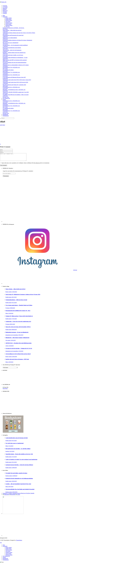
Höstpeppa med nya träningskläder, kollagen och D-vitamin (16, 65)
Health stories (8, 19)
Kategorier (5, 16)
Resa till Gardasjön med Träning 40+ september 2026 (14, 84)
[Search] (0, 118)
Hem (4, 15)
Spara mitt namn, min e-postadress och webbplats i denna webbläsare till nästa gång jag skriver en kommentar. (25, 163)
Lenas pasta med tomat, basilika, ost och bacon (13, 55)
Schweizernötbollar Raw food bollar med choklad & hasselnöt (20, 489)
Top (1, 542)
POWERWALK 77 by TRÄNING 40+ (11, 72)
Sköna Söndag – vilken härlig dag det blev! (12, 30)
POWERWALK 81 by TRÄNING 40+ (11, 87)
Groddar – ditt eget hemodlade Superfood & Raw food (18, 483)
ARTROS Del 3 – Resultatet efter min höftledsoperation (18, 343)
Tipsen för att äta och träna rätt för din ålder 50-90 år (18, 326)
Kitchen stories (9, 20)
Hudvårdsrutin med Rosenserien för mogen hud (13, 35)
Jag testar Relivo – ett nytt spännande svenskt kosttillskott (15, 45)
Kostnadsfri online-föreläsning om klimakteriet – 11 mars (15, 57)
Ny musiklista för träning (8, 69)
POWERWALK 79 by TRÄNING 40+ (11, 67)
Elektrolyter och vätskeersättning (10, 37)
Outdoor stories (9, 22)
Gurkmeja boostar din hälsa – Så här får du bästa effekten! (19, 464)
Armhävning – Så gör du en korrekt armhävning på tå (18, 321)
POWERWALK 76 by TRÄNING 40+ (11, 74)
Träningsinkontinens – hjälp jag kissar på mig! (16, 299)
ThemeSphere (19, 540)
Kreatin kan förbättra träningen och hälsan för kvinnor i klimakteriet (17, 40)
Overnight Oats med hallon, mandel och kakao (16, 473)
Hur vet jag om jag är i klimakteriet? (10, 42)
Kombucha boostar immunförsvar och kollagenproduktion (19, 478)
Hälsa (7, 313)
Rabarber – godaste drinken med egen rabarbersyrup (14, 52)
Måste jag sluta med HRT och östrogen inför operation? (15, 60)
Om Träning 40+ (6, 98)
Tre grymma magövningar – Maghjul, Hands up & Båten (19, 305)
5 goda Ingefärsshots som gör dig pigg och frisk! (17, 437)
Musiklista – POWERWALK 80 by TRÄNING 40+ (14, 89)
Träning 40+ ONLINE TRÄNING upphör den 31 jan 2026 (16, 92)
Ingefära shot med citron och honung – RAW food (17, 359)
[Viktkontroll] (6, 494)
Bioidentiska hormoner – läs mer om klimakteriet (17, 332)
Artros (7, 345)
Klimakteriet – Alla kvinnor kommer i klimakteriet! (17, 337)
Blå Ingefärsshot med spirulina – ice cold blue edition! (18, 448)
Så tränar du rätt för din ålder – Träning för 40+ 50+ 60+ (19, 348)
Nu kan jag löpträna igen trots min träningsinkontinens (14, 62)
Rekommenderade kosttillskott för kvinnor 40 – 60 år (18, 310)
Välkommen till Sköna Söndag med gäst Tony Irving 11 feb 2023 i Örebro (19, 32)
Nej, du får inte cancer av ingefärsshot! (15, 443)
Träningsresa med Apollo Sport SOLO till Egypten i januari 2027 (17, 79)
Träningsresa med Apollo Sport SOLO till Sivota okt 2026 (15, 82)
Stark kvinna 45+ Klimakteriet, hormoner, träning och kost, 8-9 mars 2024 (23, 294)
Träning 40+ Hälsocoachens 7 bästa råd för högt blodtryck (19, 316)
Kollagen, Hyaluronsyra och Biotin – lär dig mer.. (13, 27)
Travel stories (8, 24)
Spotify (4, 99)
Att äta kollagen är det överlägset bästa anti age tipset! (18, 353)
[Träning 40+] (3, 2)
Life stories (8, 21)
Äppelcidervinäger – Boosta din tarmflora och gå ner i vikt (19, 454)
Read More (5, 388)
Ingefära (7, 451)
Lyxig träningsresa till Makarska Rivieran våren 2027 (14, 77)
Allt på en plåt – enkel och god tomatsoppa (12, 50)
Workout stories (9, 25)
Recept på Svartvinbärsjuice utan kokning (12, 47)
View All (7, 26)
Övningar (8, 308)
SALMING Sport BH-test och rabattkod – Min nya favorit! (16, 94)
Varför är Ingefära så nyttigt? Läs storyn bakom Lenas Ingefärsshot (21, 459)
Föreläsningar (6, 115)
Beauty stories (9, 17)
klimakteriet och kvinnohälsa (12, 335)
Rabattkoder (5, 114)
